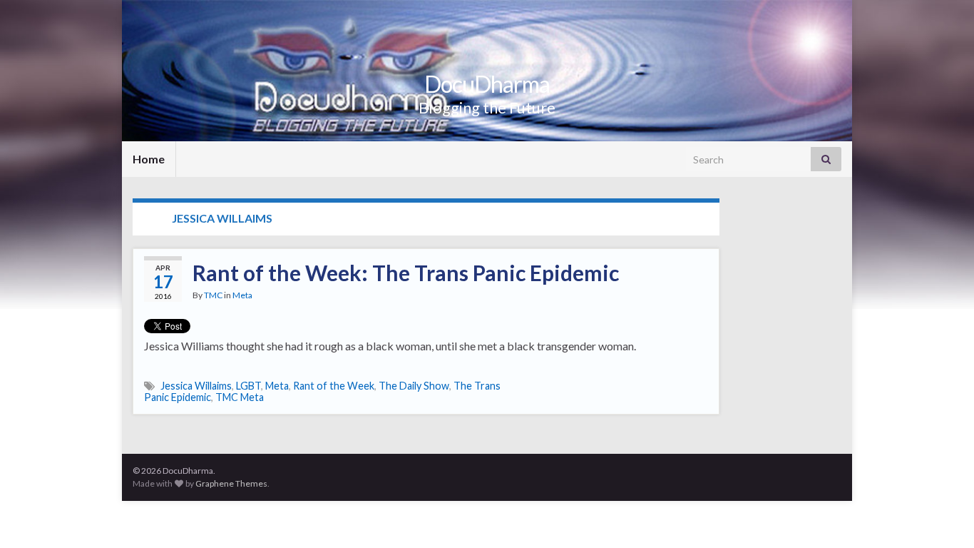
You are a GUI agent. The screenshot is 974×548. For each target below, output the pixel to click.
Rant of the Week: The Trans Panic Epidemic (406, 272)
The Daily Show (414, 386)
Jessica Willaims (196, 386)
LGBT (248, 386)
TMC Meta (239, 397)
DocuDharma (487, 84)
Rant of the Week (333, 386)
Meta (242, 295)
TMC (213, 295)
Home (149, 159)
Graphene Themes (231, 483)
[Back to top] (942, 516)
